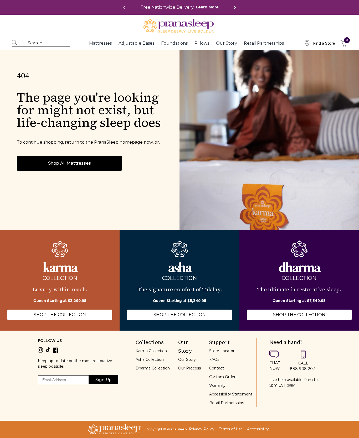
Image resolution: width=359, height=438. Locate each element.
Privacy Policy (201, 429)
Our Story (187, 359)
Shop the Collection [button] (60, 314)
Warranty (217, 385)
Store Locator (221, 350)
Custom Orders (223, 376)
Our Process (189, 368)
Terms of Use (231, 429)
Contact (216, 368)
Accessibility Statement (230, 394)
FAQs (214, 359)
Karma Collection (151, 350)
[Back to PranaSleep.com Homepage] (114, 429)
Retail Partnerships (226, 402)
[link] (180, 7)
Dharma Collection (153, 368)
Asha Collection (150, 359)
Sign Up (103, 379)
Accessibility (258, 429)
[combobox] (43, 43)
